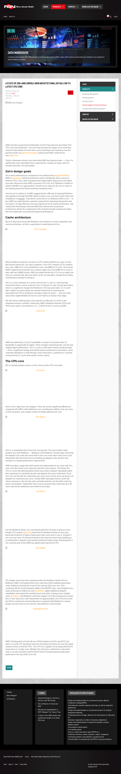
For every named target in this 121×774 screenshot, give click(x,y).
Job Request (10, 699)
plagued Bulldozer (61, 175)
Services (71, 6)
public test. (13, 155)
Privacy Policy (23, 764)
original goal (16, 178)
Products (57, 6)
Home (45, 6)
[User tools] (70, 92)
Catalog (9, 692)
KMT (96, 767)
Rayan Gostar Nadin (90, 6)
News (16, 764)
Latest (13, 94)
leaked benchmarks (29, 153)
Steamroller (39, 591)
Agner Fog (27, 532)
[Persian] (108, 16)
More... (27, 60)
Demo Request (11, 695)
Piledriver (16, 596)
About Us (12, 17)
